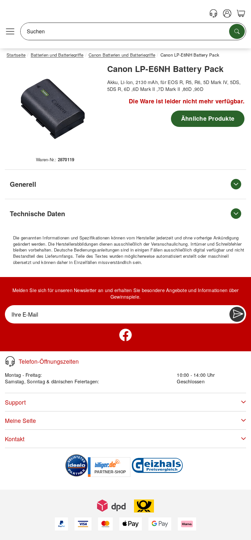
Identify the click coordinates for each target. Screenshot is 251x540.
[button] (52, 109)
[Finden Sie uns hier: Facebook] (125, 334)
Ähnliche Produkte (207, 118)
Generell (23, 184)
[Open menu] (10, 31)
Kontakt (15, 439)
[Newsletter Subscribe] (236, 314)
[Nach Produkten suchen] (237, 31)
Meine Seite (20, 420)
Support (15, 402)
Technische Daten (37, 213)
